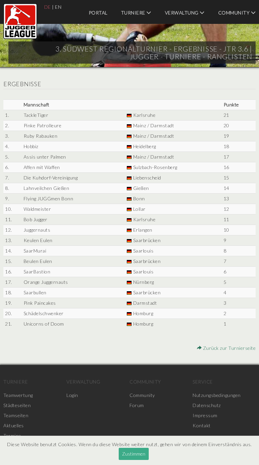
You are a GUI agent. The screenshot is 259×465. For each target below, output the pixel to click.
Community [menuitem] (145, 382)
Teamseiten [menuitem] (15, 415)
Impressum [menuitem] (205, 415)
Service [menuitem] (203, 382)
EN (58, 7)
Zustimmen (133, 454)
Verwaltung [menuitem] (182, 12)
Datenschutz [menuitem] (207, 405)
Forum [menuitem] (137, 405)
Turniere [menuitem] (134, 12)
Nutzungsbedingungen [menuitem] (217, 395)
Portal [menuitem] (98, 12)
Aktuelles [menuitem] (13, 425)
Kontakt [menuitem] (202, 425)
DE (47, 7)
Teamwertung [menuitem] (18, 395)
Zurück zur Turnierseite (229, 348)
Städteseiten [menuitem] (17, 405)
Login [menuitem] (72, 395)
